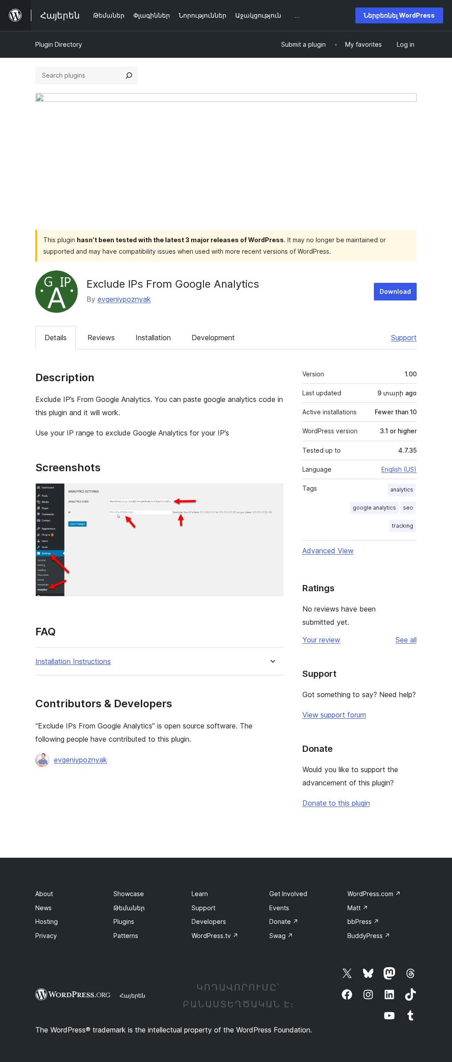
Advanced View (328, 550)
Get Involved (288, 893)
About (44, 893)
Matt (357, 908)
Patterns (125, 935)
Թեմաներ (129, 908)
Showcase (128, 893)
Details (56, 337)
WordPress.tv (215, 935)
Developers (209, 921)
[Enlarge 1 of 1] (271, 495)
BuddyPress (368, 935)
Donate (283, 921)
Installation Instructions (73, 661)
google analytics (374, 507)
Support (404, 337)
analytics (401, 489)
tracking (402, 525)
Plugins (123, 921)
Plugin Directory (58, 44)
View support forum (334, 714)
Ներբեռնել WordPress (399, 15)
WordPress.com (374, 893)
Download (395, 291)
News (43, 908)
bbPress (363, 921)
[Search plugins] (129, 75)
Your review (321, 639)
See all (406, 639)
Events (279, 908)
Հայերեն (132, 995)
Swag (281, 935)
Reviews (101, 337)
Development (213, 337)
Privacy (46, 935)
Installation (153, 337)
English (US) (399, 469)
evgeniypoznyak (124, 299)
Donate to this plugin (336, 803)
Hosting (46, 921)
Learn (200, 893)
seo (408, 507)
